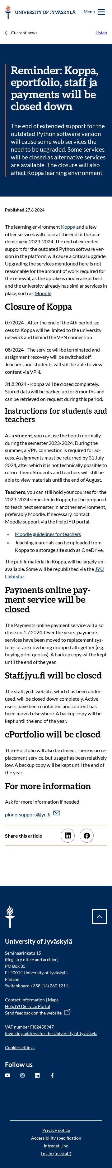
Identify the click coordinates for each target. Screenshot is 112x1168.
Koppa (68, 227)
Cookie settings (20, 1047)
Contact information (25, 999)
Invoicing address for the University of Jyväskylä (51, 1033)
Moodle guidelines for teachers (48, 534)
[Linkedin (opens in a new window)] (68, 836)
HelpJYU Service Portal (27, 1006)
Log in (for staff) (56, 1153)
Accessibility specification (56, 1138)
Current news (24, 32)
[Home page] (40, 12)
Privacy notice (56, 1130)
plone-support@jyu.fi (27, 814)
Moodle (43, 293)
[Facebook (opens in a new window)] (87, 836)
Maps (53, 999)
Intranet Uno (56, 1145)
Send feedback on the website (33, 1012)
